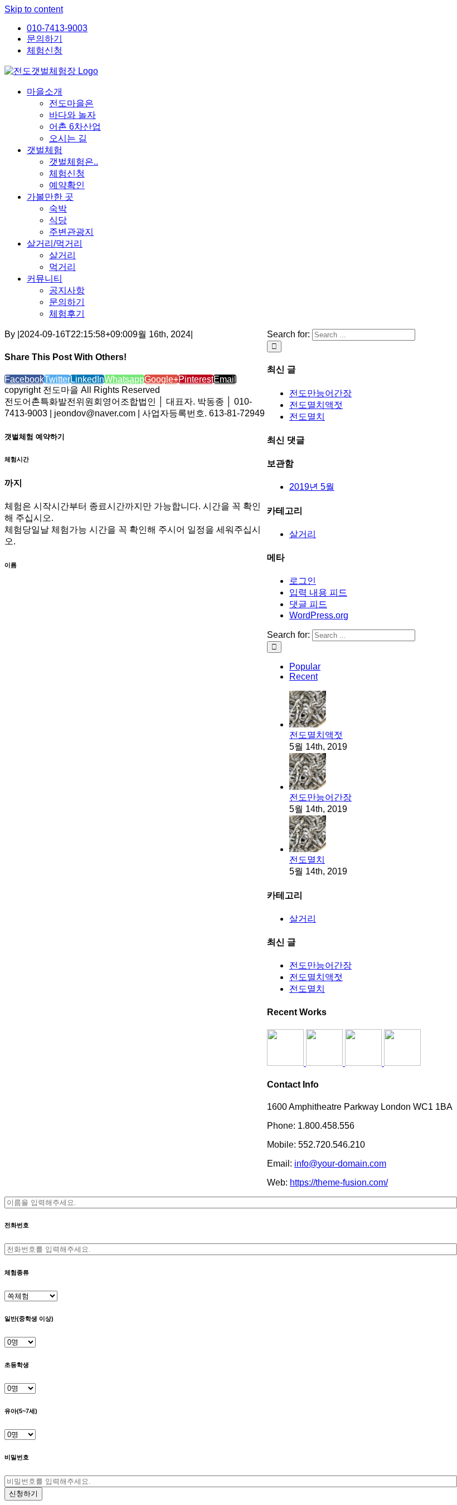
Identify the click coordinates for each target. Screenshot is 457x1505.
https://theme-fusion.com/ (339, 1182)
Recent (303, 676)
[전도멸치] (307, 849)
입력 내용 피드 (318, 592)
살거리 (302, 534)
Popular (304, 666)
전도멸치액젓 (316, 405)
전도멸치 (307, 416)
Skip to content (33, 9)
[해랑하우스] (286, 1063)
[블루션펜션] (402, 1063)
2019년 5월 (311, 486)
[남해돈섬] (325, 1063)
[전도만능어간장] (307, 786)
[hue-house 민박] (364, 1063)
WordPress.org (318, 615)
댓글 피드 (308, 604)
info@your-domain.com (340, 1163)
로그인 (302, 581)
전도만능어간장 (320, 393)
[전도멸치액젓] (307, 724)
